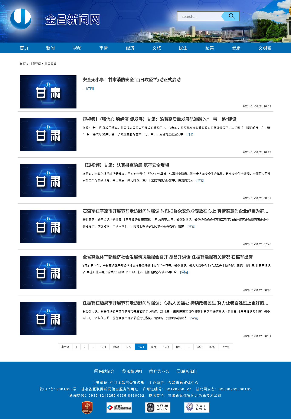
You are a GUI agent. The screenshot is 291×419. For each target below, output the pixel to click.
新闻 (50, 48)
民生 (183, 48)
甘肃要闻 (35, 63)
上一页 (65, 346)
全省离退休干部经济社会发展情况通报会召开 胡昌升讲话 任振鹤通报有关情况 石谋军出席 (168, 257)
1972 (116, 346)
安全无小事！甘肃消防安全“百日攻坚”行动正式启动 (132, 79)
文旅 (156, 48)
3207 (200, 346)
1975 (154, 346)
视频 (77, 48)
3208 (212, 346)
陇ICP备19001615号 (58, 388)
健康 (236, 48)
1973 (128, 346)
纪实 (209, 48)
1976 (166, 346)
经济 (130, 48)
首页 (24, 48)
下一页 (226, 346)
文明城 (264, 48)
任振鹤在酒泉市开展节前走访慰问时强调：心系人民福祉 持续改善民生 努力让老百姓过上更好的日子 (175, 303)
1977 (179, 346)
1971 (103, 346)
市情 (103, 48)
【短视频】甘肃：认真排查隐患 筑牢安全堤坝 (126, 165)
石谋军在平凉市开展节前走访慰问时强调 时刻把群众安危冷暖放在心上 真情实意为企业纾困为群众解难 (175, 211)
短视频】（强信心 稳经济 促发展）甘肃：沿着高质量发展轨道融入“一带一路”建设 (159, 119)
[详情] (90, 88)
